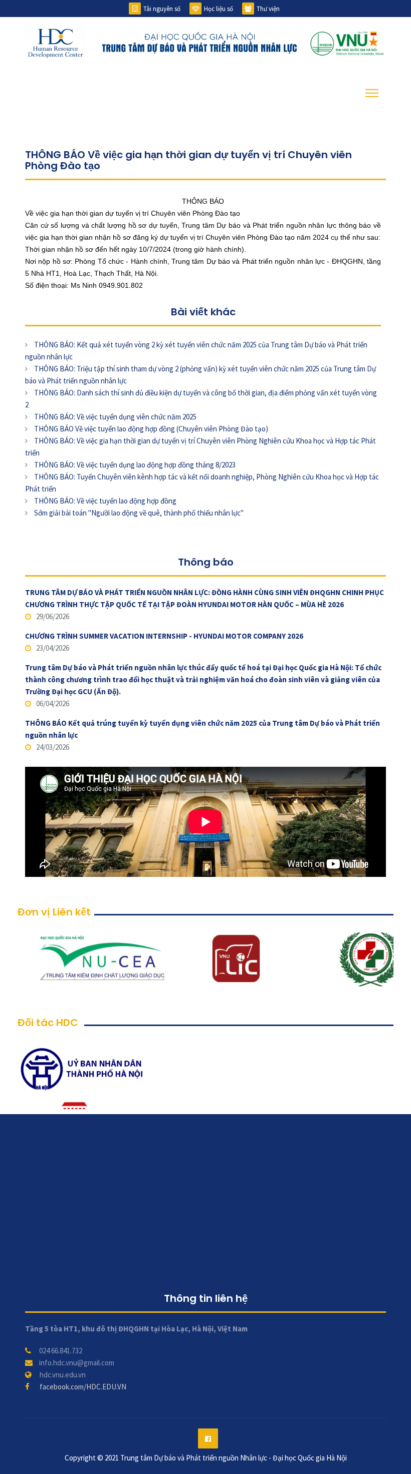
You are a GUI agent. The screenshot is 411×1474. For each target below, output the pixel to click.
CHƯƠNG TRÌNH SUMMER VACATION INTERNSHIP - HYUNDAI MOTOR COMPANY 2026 (164, 636)
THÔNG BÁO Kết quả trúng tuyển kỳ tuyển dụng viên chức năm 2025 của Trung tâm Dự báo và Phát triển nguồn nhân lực (202, 729)
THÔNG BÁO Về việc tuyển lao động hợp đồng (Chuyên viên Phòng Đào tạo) (151, 428)
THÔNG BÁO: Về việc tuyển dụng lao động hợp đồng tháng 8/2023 (135, 464)
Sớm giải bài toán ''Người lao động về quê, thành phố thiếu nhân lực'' (139, 513)
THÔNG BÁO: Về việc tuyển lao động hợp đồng (105, 501)
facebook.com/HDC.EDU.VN (83, 1386)
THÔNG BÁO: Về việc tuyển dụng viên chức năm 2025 (115, 416)
